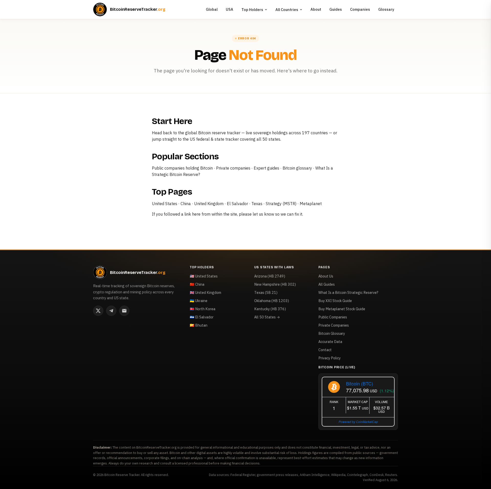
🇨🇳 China (197, 284)
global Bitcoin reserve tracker (212, 132)
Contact (325, 349)
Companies (360, 9)
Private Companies (333, 325)
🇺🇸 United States (204, 276)
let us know (263, 214)
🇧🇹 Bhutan (198, 325)
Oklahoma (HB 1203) (271, 300)
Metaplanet (311, 203)
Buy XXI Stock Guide (335, 300)
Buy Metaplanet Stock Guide (341, 308)
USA (229, 9)
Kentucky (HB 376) (270, 308)
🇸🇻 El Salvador (202, 317)
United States (164, 203)
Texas (256, 203)
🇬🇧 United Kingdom (205, 292)
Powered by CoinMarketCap (358, 421)
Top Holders (252, 9)
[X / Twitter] (98, 311)
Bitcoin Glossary (331, 333)
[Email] (124, 311)
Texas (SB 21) (265, 292)
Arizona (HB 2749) (269, 276)
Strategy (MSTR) (281, 203)
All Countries (286, 9)
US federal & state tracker (214, 139)
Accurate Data (330, 341)
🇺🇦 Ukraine (198, 300)
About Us (325, 276)
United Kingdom (209, 203)
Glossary (386, 9)
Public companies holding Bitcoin (182, 168)
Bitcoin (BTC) (359, 383)
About (315, 9)
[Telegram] (111, 311)
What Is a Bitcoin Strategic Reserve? (348, 292)
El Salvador (237, 203)
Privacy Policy (329, 357)
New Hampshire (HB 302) (275, 284)
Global (212, 9)
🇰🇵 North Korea (202, 308)
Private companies (233, 168)
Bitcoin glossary (297, 168)
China (186, 203)
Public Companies (332, 317)
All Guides (326, 284)
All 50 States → (267, 317)
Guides (335, 9)
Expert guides (266, 168)
